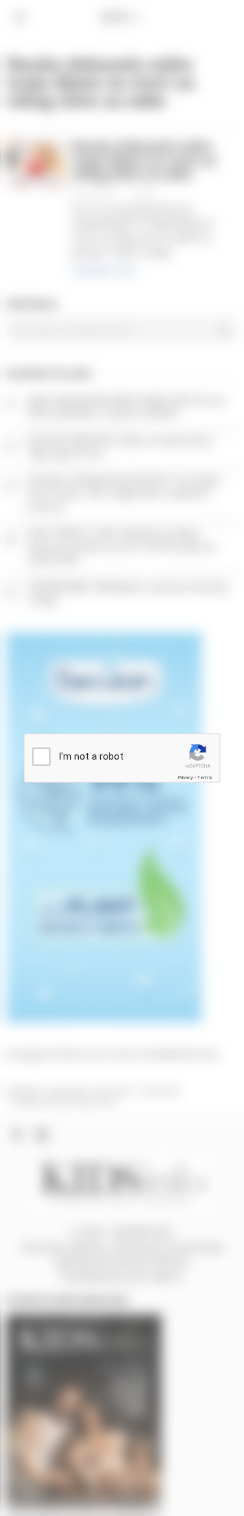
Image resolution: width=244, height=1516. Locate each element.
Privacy (185, 777)
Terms (205, 777)
